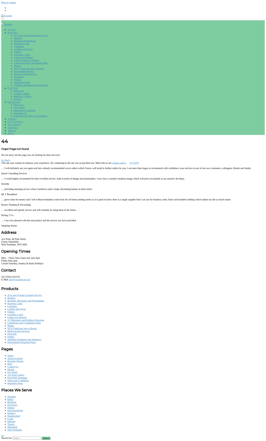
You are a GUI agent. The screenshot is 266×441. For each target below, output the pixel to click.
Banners (18, 38)
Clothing (12, 88)
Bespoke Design (15, 361)
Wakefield (12, 427)
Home (11, 29)
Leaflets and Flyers (23, 49)
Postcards (18, 77)
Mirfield (11, 421)
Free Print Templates (17, 377)
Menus (17, 66)
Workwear (19, 91)
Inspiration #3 (20, 113)
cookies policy (119, 163)
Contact (12, 127)
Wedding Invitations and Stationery (31, 85)
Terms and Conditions (18, 380)
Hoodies (18, 99)
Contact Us (12, 366)
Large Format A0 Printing (26, 60)
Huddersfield (13, 416)
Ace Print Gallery (15, 375)
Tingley (11, 424)
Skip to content (8, 2)
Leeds (10, 418)
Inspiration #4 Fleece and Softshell (30, 116)
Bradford (11, 402)
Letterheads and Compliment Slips (31, 63)
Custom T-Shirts (21, 93)
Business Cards (21, 43)
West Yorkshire (14, 430)
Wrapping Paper (22, 82)
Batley (10, 399)
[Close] (2, 435)
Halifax (11, 407)
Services (12, 32)
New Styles (19, 107)
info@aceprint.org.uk (19, 279)
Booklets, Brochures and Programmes (25, 300)
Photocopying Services (25, 74)
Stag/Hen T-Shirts (22, 96)
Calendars (19, 46)
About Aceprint (14, 358)
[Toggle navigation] (2, 22)
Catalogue (13, 102)
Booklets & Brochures (25, 41)
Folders (17, 52)
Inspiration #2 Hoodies (25, 110)
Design (11, 118)
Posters (17, 79)
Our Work (13, 124)
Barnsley (11, 396)
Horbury (11, 413)
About (11, 130)
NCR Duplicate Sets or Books (29, 68)
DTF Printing (15, 121)
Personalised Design (24, 71)
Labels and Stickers (23, 57)
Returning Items (15, 383)
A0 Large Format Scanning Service (31, 35)
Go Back (5, 160)
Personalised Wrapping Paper (21, 342)
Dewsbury (12, 405)
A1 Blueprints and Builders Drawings (25, 320)
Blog (10, 133)
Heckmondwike (15, 410)
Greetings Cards (22, 54)
